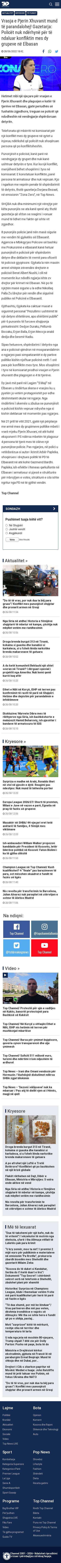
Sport (7, 1452)
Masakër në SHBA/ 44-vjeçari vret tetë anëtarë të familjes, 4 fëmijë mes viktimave (28, 828)
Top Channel (17, 933)
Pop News (41, 1452)
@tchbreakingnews (17, 952)
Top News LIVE (10, 1443)
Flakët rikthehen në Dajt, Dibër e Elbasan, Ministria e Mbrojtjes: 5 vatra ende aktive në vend (29, 1180)
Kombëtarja (9, 1459)
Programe (11, 1501)
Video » (12, 968)
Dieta (36, 1478)
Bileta (36, 1513)
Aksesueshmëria (42, 1535)
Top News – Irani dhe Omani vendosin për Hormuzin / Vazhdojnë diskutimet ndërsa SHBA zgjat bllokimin (29, 1075)
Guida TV (7, 1536)
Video (6, 1439)
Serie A (6, 1483)
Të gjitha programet (13, 1532)
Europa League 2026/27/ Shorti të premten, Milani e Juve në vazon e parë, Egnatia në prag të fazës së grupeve (30, 807)
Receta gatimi (40, 1483)
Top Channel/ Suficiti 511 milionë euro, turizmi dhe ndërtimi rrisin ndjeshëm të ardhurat (28, 1059)
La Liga (6, 1478)
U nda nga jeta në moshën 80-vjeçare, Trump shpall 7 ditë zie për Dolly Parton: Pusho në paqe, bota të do (29, 1341)
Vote (12, 539)
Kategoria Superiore (13, 1464)
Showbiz (37, 1459)
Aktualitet (7, 13)
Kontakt (37, 1517)
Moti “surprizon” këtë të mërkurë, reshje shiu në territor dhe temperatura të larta (27, 1328)
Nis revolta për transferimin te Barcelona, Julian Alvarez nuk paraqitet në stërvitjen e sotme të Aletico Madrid (30, 897)
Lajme (8, 1408)
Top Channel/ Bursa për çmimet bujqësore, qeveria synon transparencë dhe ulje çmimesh (30, 1043)
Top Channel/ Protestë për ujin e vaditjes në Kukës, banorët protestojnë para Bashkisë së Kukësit (29, 1012)
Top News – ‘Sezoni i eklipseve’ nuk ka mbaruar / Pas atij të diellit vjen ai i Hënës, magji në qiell (29, 1091)
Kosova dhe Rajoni (43, 1424)
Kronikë (7, 1420)
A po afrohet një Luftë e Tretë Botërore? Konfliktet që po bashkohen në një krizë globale (29, 1167)
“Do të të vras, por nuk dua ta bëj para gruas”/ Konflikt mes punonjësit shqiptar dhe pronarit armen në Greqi (28, 606)
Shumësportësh (11, 1488)
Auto (35, 1434)
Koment (37, 1420)
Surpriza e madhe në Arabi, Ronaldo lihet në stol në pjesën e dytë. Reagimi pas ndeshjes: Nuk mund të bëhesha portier (29, 787)
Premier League (11, 1473)
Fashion (37, 1468)
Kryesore (20, 13)
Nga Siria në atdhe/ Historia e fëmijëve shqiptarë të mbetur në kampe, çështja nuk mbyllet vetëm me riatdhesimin (30, 626)
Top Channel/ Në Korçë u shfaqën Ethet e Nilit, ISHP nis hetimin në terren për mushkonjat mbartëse (29, 1027)
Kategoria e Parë (11, 1468)
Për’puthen (8, 1513)
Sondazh (13, 509)
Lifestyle (37, 1464)
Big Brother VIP (11, 1508)
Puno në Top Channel (44, 1522)
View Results (24, 540)
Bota (37, 1408)
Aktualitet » (16, 560)
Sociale (6, 1434)
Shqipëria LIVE (10, 1517)
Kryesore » (15, 741)
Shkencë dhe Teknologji (45, 1429)
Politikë (6, 1415)
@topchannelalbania (46, 933)
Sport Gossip (9, 1492)
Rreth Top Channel (43, 1508)
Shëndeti (38, 1473)
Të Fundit (31, 13)
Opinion (37, 1415)
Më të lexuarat (21, 1227)
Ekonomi (7, 1429)
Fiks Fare (7, 1522)
